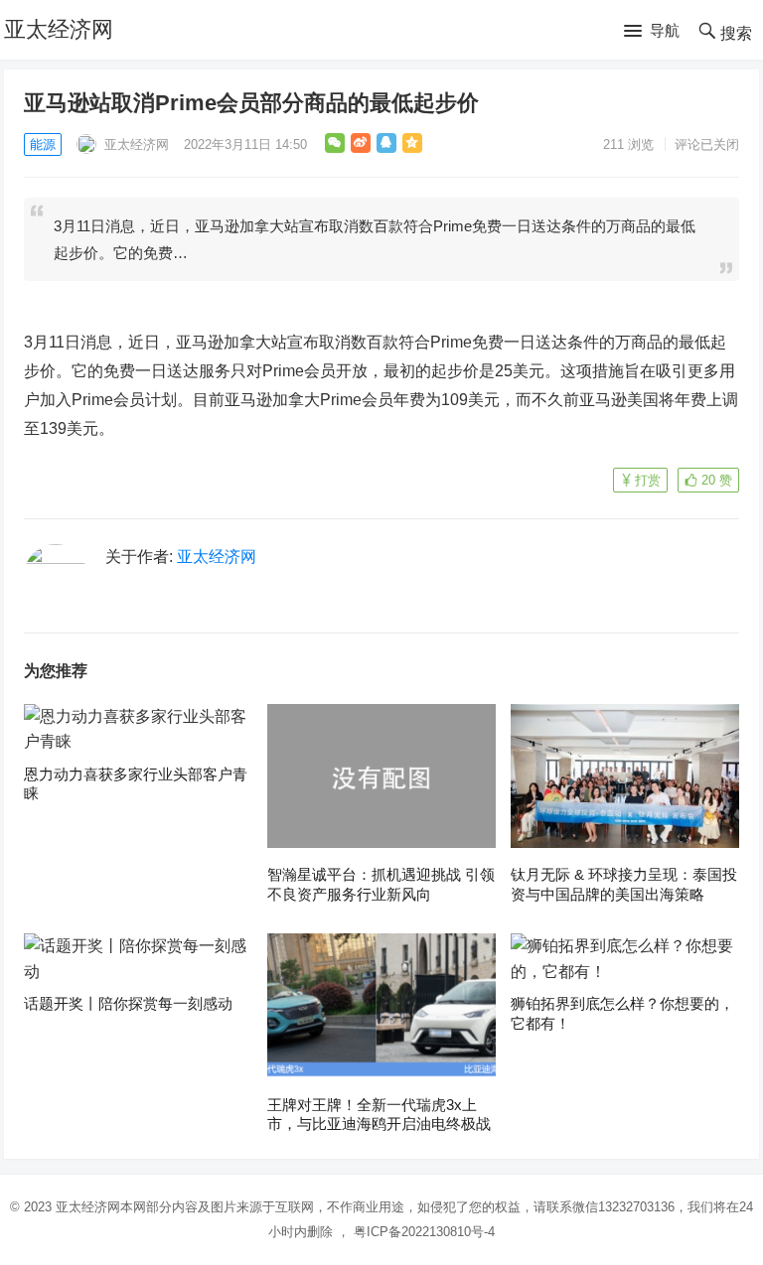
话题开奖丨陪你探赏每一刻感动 (128, 1003)
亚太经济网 (58, 29)
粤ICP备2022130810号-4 (424, 1231)
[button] (652, 32)
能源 (43, 144)
